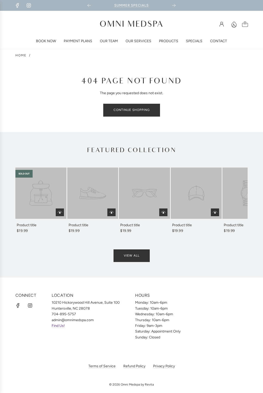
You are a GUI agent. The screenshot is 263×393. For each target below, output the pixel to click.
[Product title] (41, 193)
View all (131, 255)
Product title (26, 225)
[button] (28, 201)
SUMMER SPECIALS (131, 5)
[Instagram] (28, 5)
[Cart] (245, 24)
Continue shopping (132, 110)
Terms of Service (102, 366)
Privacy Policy (164, 366)
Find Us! (58, 326)
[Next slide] (174, 5)
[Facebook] (17, 5)
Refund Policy (134, 366)
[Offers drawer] (233, 24)
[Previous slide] (89, 5)
